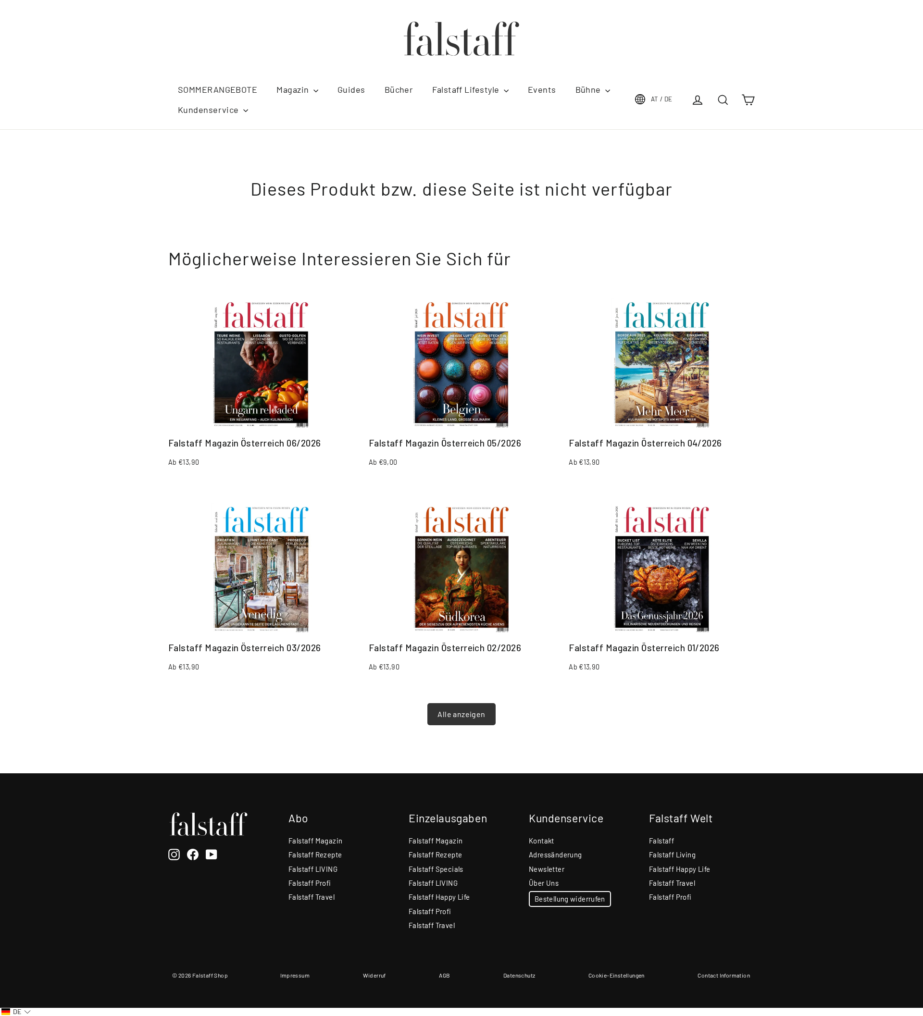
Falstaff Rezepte (315, 854)
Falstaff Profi (309, 883)
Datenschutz (519, 975)
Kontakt (541, 840)
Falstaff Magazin (315, 840)
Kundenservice (209, 109)
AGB (444, 975)
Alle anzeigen (461, 714)
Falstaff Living (672, 854)
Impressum (295, 975)
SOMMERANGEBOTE (217, 89)
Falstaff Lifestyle (466, 89)
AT (662, 99)
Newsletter (546, 869)
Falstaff (661, 840)
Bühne (589, 89)
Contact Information (724, 975)
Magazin (293, 89)
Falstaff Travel (311, 896)
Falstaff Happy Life (439, 896)
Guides (351, 89)
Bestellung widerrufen (570, 898)
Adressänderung (555, 854)
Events (542, 89)
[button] (16, 1012)
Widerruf (374, 975)
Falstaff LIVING (312, 869)
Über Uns (544, 883)
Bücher (399, 89)
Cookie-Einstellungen (616, 975)
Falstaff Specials (436, 869)
